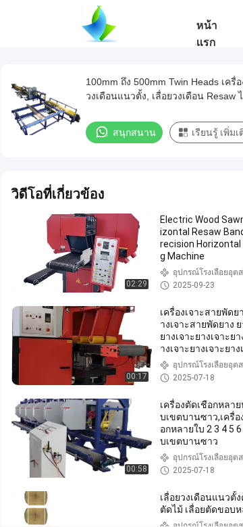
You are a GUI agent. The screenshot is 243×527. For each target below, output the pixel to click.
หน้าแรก (206, 34)
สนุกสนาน (134, 132)
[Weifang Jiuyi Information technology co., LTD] (99, 23)
